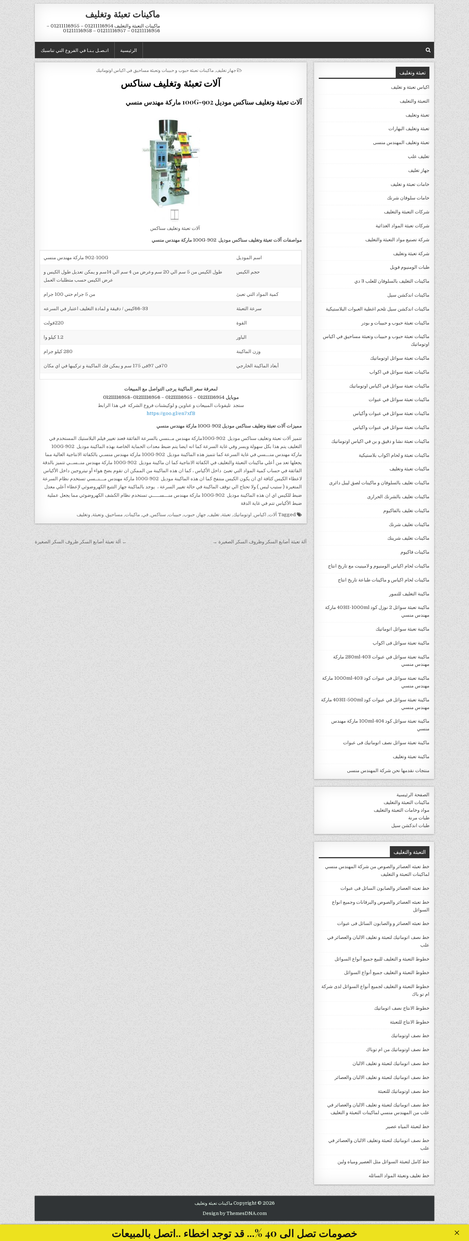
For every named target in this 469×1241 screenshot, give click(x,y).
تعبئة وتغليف (417, 115)
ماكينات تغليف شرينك (408, 538)
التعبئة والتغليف (414, 101)
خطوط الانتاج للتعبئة (409, 1022)
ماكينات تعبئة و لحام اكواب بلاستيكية (394, 455)
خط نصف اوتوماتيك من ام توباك (397, 1049)
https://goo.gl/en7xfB (171, 413)
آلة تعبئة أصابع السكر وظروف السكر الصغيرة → (260, 541)
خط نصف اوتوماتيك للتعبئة (403, 1091)
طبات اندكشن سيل (410, 825)
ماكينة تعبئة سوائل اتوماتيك (402, 629)
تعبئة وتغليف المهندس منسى (401, 142)
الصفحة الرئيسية (412, 794)
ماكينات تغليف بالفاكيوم (406, 510)
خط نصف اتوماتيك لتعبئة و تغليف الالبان (390, 1063)
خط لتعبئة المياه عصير (407, 1126)
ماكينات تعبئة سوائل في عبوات (399, 399)
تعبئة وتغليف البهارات (408, 128)
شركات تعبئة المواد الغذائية (402, 225)
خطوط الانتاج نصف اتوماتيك (401, 1008)
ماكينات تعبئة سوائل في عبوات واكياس (391, 427)
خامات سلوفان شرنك (408, 198)
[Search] (428, 50)
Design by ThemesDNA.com (235, 1213)
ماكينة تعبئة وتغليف (411, 756)
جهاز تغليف (226, 70)
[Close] (457, 1233)
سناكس (158, 514)
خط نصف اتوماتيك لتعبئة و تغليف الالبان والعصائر (382, 1077)
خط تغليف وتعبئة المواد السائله (399, 1175)
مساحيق (114, 514)
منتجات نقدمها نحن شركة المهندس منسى (388, 770)
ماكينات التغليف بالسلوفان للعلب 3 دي (391, 281)
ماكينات (132, 514)
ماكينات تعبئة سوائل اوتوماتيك (399, 358)
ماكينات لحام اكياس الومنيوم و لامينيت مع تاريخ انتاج (378, 566)
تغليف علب (418, 156)
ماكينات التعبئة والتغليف (406, 802)
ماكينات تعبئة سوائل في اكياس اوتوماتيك (389, 386)
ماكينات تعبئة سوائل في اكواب (399, 372)
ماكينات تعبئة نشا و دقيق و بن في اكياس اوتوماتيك (380, 441)
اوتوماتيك (242, 514)
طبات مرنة (418, 817)
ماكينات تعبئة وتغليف (122, 13)
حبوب (189, 514)
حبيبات (174, 514)
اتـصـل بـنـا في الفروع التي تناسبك (75, 50)
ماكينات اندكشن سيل (408, 295)
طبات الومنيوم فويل (409, 267)
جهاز (201, 514)
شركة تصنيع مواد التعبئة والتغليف (397, 239)
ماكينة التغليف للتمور (409, 593)
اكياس (260, 514)
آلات (273, 514)
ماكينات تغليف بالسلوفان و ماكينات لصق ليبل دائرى (379, 482)
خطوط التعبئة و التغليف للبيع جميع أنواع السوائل (382, 959)
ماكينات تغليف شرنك (409, 524)
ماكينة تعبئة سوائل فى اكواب (401, 643)
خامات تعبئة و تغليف (410, 184)
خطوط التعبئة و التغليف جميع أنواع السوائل (386, 972)
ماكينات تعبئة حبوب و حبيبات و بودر (395, 323)
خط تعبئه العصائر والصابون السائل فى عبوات (384, 888)
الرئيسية (128, 50)
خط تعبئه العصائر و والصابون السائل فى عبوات (383, 923)
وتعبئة (98, 514)
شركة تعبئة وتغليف (411, 253)
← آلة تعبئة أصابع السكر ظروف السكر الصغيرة (81, 541)
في (145, 514)
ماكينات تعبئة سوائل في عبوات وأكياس (391, 413)
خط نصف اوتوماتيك (410, 1035)
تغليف (213, 514)
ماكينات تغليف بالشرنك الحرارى (398, 496)
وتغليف (83, 514)
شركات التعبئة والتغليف (406, 211)
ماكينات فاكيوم (414, 552)
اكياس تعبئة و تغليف (410, 87)
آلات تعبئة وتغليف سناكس (171, 82)
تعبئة (226, 514)
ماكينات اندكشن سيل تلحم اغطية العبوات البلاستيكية (377, 309)
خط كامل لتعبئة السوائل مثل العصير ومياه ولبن (383, 1161)
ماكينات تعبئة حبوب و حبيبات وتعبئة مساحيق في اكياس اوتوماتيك (155, 70)
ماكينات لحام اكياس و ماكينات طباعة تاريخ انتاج (383, 580)
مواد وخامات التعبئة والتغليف (401, 810)
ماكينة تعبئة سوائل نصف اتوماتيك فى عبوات (386, 742)
